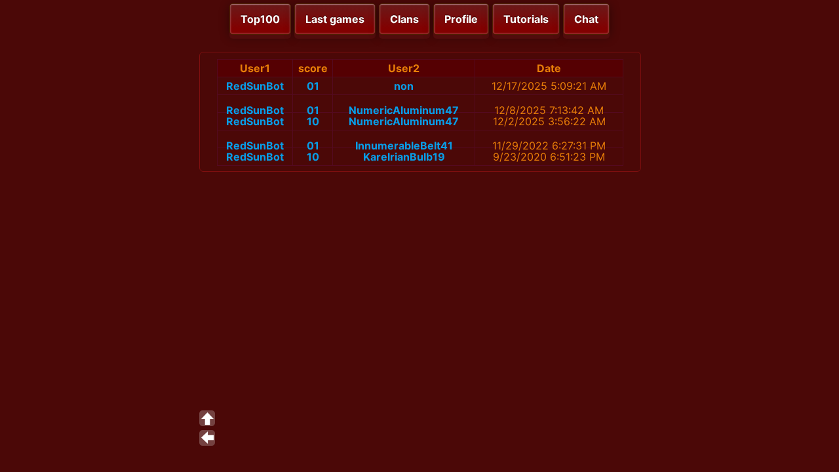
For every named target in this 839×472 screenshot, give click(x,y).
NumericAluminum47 (404, 110)
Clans (404, 19)
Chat (586, 19)
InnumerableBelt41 (404, 145)
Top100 (260, 19)
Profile (461, 19)
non (404, 85)
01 (313, 85)
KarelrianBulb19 (404, 156)
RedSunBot (255, 85)
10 (313, 121)
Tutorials (526, 19)
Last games (334, 19)
